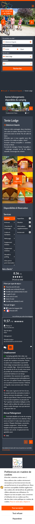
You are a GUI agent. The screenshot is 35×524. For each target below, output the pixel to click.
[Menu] (32, 6)
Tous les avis (12, 287)
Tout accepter (17, 508)
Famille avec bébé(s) (14, 301)
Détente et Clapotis (13, 125)
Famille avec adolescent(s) (16, 292)
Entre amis (11, 296)
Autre (10, 299)
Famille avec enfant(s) (15, 289)
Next (31, 22)
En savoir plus (6, 450)
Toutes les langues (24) (15, 308)
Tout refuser (17, 513)
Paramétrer (17, 518)
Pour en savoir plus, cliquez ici (20, 502)
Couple (10, 294)
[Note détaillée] (10, 347)
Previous (3, 22)
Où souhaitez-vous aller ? (9, 38)
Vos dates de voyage (7, 45)
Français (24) (13, 311)
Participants (5, 60)
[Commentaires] (5, 347)
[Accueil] (7, 5)
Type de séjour (6, 53)
